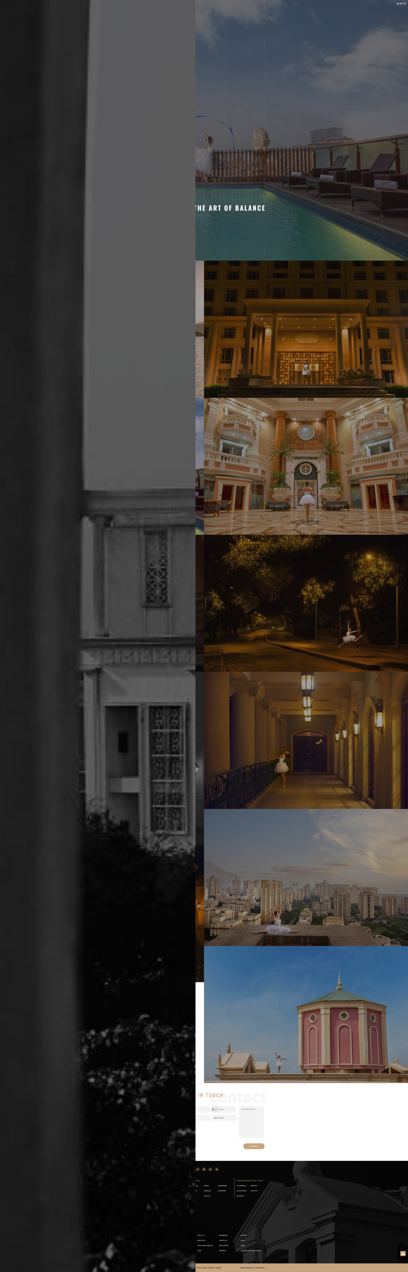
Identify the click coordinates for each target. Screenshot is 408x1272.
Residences (223, 1235)
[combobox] (214, 1109)
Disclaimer (211, 1267)
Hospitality (223, 1240)
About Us (201, 1235)
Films (243, 1240)
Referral (222, 1250)
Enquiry (204, 1267)
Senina (206, 1185)
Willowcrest (242, 1190)
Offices (243, 1235)
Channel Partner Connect (251, 1250)
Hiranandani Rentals (205, 1245)
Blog (199, 1250)
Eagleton (240, 1196)
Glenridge (222, 1190)
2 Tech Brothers (259, 1267)
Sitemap (218, 1267)
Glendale (207, 1190)
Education (201, 1240)
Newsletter (223, 1245)
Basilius (207, 1196)
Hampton (254, 1190)
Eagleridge (222, 1185)
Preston (254, 1185)
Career (199, 1267)
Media (243, 1245)
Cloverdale (241, 1185)
